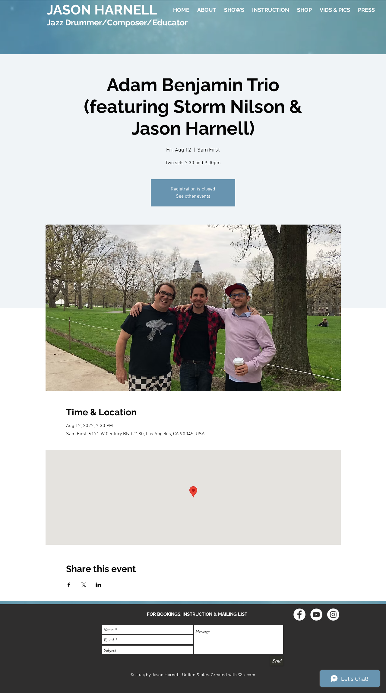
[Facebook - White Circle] (299, 614)
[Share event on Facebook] (69, 585)
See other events (193, 196)
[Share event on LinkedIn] (98, 585)
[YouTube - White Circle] (316, 614)
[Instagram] (333, 614)
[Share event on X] (84, 585)
